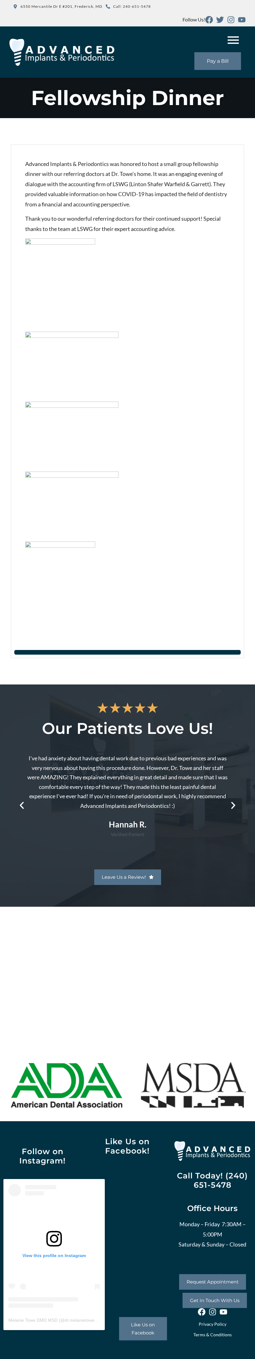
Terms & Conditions (212, 1334)
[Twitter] (220, 20)
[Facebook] (209, 20)
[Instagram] (231, 20)
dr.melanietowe (80, 1320)
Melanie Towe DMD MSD (33, 1320)
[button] (21, 805)
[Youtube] (242, 20)
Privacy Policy (212, 1324)
